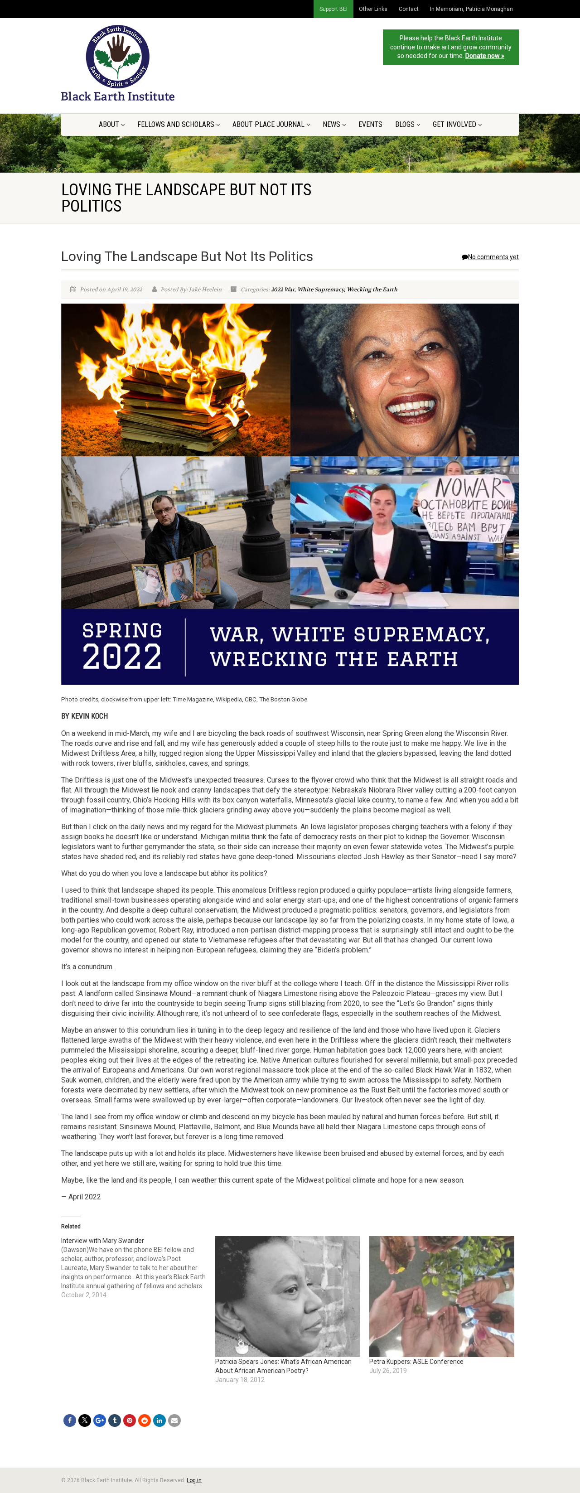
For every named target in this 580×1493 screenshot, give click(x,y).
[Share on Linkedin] (159, 1420)
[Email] (174, 1420)
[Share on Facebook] (69, 1420)
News (331, 124)
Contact (409, 9)
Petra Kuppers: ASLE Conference (416, 1361)
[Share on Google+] (99, 1420)
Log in (194, 1480)
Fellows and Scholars (175, 124)
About (109, 124)
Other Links (373, 9)
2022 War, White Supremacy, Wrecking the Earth (334, 289)
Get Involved (454, 124)
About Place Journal (268, 124)
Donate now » (484, 55)
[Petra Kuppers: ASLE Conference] (441, 1296)
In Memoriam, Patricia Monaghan (471, 9)
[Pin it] (129, 1420)
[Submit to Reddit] (144, 1420)
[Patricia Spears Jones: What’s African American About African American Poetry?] (287, 1296)
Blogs (405, 124)
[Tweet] (84, 1420)
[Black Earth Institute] (133, 63)
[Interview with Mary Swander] (138, 1268)
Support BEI (333, 9)
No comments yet (493, 257)
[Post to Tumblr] (114, 1420)
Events (370, 124)
